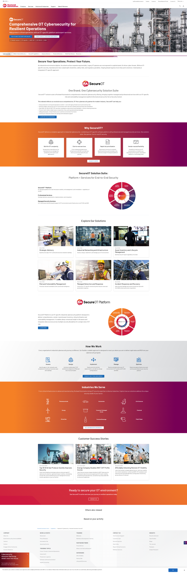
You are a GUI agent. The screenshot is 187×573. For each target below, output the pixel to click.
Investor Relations (8, 549)
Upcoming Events (44, 544)
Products (23, 6)
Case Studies (152, 538)
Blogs (150, 541)
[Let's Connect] (185, 542)
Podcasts (151, 547)
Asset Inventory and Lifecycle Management (125, 227)
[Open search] (180, 6)
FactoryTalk (79, 558)
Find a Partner (80, 545)
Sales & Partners (63, 6)
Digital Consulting (44, 562)
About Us (6, 535)
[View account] (183, 6)
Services (30, 6)
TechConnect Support (118, 535)
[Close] (184, 570)
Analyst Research (153, 549)
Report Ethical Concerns (119, 547)
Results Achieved (153, 535)
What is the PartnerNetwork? (83, 548)
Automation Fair (44, 541)
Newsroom (43, 535)
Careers (6, 541)
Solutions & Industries (42, 6)
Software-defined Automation (47, 559)
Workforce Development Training (84, 538)
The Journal (152, 544)
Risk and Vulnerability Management (47, 260)
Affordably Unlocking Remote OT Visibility (124, 444)
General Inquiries (117, 541)
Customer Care (117, 538)
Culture (5, 544)
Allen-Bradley (79, 555)
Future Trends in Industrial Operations (49, 551)
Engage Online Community (10, 547)
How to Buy (116, 544)
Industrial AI (43, 554)
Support (53, 6)
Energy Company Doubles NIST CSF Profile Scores (88, 444)
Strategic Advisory (42, 227)
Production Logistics (45, 557)
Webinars (78, 535)
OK (173, 570)
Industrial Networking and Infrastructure (86, 227)
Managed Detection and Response (84, 260)
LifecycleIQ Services (81, 561)
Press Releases (44, 538)
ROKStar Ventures (117, 549)
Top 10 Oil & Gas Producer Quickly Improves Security (51, 444)
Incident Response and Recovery (122, 260)
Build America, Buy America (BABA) (12, 538)
